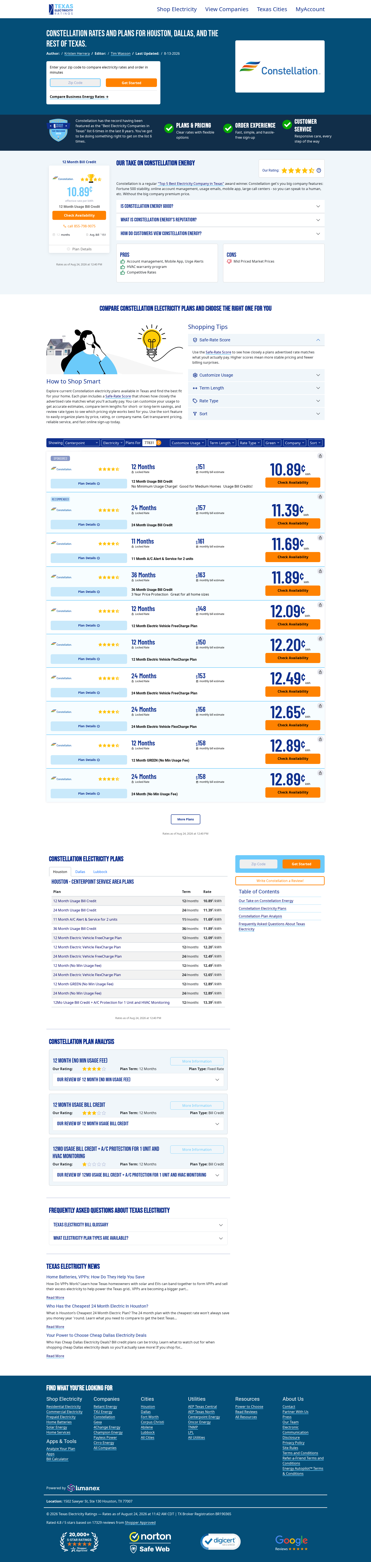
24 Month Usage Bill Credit (74, 910)
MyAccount (310, 9)
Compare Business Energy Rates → (79, 96)
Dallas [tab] (80, 871)
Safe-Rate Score (118, 396)
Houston (148, 1406)
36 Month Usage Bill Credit (74, 928)
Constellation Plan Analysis (260, 916)
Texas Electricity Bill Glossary (80, 1225)
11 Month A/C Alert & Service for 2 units (85, 919)
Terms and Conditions (300, 1453)
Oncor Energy (199, 1422)
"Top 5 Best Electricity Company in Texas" (191, 183)
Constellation (104, 1416)
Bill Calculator (57, 1459)
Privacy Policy (293, 1442)
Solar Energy (56, 1427)
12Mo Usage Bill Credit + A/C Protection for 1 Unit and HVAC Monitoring (111, 1002)
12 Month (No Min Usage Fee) (77, 965)
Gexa (98, 1422)
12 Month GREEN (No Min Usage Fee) (83, 984)
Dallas (146, 1411)
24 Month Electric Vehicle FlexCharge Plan (87, 974)
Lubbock (148, 1432)
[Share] (320, 456)
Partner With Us (296, 1411)
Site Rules (290, 1447)
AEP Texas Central (202, 1406)
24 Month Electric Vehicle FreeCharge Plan (87, 956)
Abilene (147, 1427)
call (82, 226)
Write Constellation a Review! (280, 880)
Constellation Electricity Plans (262, 908)
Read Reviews (246, 1411)
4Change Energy (107, 1427)
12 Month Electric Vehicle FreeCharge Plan (87, 937)
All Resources (246, 1416)
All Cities (147, 1437)
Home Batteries (59, 1422)
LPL (191, 1432)
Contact (289, 1406)
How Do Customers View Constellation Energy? (161, 233)
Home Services (58, 1432)
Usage (186, 443)
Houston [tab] (60, 871)
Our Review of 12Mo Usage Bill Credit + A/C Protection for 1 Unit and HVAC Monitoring (131, 1175)
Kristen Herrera (77, 53)
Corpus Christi (152, 1422)
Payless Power (105, 1437)
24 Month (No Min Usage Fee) (77, 993)
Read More (55, 1297)
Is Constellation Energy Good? (147, 206)
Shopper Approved (140, 1522)
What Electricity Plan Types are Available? (90, 1238)
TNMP (193, 1427)
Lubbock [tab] (100, 871)
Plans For (133, 442)
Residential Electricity (63, 1406)
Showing (56, 442)
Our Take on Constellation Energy (266, 900)
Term (220, 443)
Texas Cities (272, 9)
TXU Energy (103, 1411)
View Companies (226, 9)
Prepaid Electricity (61, 1416)
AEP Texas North (201, 1411)
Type (248, 443)
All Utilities (196, 1437)
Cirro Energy (104, 1442)
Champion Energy (108, 1432)
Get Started (131, 83)
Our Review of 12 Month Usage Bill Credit (93, 1124)
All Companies (105, 1447)
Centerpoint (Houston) (75, 443)
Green (271, 443)
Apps (50, 1453)
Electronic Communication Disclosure (296, 1432)
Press (287, 1416)
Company (293, 443)
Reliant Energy (105, 1406)
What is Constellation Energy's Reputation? (159, 220)
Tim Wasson (121, 53)
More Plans (185, 819)
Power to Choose (249, 1406)
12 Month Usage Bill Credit (74, 901)
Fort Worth (150, 1416)
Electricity (111, 443)
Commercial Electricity (64, 1411)
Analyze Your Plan (60, 1448)
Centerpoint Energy (204, 1416)
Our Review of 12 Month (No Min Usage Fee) (94, 1080)
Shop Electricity (177, 9)
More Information (197, 1061)
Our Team (291, 1422)
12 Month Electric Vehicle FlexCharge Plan (87, 947)
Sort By (313, 443)
